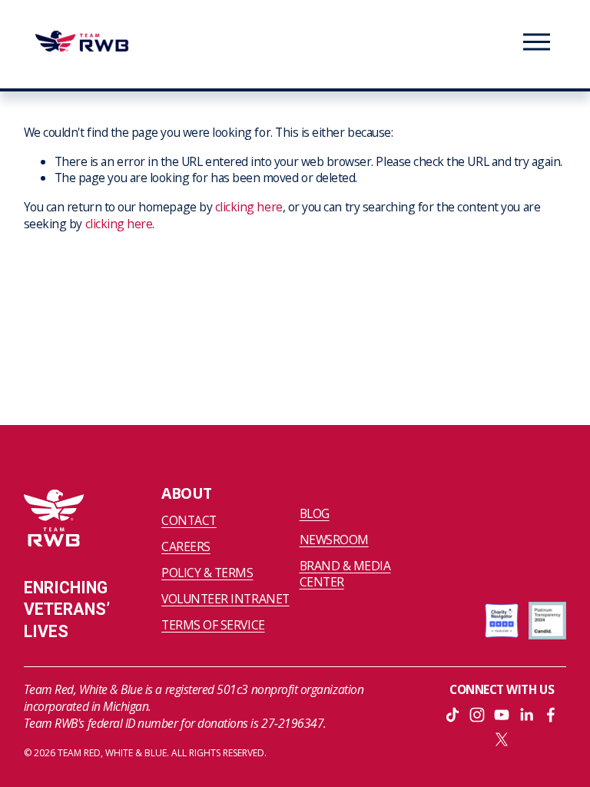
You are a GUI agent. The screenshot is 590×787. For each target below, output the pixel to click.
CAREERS (185, 547)
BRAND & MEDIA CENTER (345, 574)
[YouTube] (501, 714)
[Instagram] (477, 714)
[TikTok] (452, 714)
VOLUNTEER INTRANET (225, 599)
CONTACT (189, 521)
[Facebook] (551, 714)
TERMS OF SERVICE (212, 625)
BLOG (315, 514)
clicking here (249, 206)
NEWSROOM (334, 540)
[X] (501, 739)
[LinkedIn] (526, 714)
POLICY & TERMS (207, 573)
